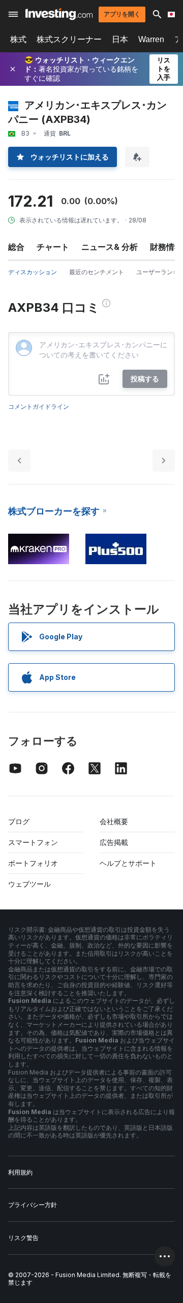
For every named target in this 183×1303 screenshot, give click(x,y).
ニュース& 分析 (109, 247)
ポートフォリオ (33, 863)
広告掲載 (114, 842)
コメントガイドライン (38, 406)
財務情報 (166, 247)
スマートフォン (33, 842)
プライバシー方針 (32, 1205)
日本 (120, 39)
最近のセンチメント (96, 272)
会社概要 (114, 821)
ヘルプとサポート (128, 863)
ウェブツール (29, 883)
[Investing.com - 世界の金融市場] (59, 14)
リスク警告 (23, 1238)
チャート (53, 247)
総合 (16, 247)
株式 (18, 39)
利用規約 (20, 1172)
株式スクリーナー (69, 39)
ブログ (18, 821)
